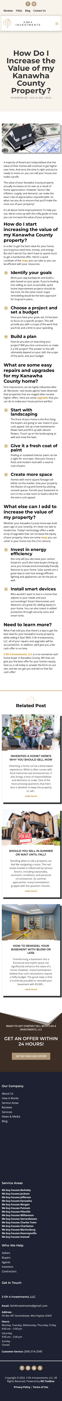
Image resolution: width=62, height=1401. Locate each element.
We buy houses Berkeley (16, 1190)
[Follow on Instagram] (34, 3)
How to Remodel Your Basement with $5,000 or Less (31, 949)
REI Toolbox (47, 1381)
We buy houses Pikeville (16, 1211)
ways (44, 537)
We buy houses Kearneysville (19, 1233)
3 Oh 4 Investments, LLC (18, 654)
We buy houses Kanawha (17, 1201)
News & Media (11, 1116)
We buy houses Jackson (16, 1193)
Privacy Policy (22, 1387)
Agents (6, 1262)
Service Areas (10, 1103)
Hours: (6, 1321)
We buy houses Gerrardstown (19, 1218)
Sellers (6, 1253)
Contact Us (39, 10)
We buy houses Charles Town (19, 1222)
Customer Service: (12, 1351)
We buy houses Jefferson (16, 1197)
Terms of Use (40, 1387)
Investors (7, 1266)
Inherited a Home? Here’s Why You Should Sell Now (30, 757)
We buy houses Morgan (16, 1204)
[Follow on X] (40, 1368)
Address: (7, 1312)
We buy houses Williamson (18, 1215)
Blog (27, 10)
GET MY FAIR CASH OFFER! (31, 1056)
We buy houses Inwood (15, 1236)
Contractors (9, 1271)
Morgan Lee (21, 97)
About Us (7, 1093)
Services (7, 1112)
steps (25, 260)
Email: (5, 1305)
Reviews (8, 10)
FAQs (19, 10)
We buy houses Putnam (16, 1208)
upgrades (42, 397)
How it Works (10, 1098)
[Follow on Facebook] (28, 3)
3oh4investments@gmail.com (29, 1305)
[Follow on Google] (34, 1368)
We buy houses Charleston (18, 1226)
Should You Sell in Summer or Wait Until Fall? (31, 852)
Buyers (6, 1257)
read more (31, 796)
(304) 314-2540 (33, 1351)
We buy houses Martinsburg (18, 1229)
